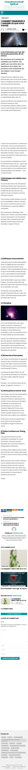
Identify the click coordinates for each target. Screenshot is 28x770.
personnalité (15, 748)
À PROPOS (7, 768)
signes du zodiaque (15, 755)
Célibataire (5, 745)
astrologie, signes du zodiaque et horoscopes (10, 740)
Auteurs (14, 768)
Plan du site (20, 768)
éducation (19, 757)
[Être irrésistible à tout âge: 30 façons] (14, 579)
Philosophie (5, 586)
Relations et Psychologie (17, 586)
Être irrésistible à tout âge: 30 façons (14, 589)
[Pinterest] (3, 511)
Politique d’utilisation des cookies (14, 765)
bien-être (5, 743)
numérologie (6, 748)
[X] (9, 509)
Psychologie (15, 750)
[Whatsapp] (9, 511)
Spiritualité (5, 566)
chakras (13, 743)
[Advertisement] (14, 127)
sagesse (5, 755)
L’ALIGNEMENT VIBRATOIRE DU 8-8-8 (13, 569)
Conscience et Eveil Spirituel (14, 2)
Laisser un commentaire (14, 614)
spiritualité (5, 757)
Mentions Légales (6, 766)
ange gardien (18, 737)
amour (10, 737)
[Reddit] (15, 509)
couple (19, 743)
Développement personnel (18, 745)
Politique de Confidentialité (19, 766)
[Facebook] (3, 509)
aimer (4, 737)
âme (12, 757)
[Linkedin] (20, 509)
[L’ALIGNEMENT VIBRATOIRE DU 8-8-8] (14, 558)
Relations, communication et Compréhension (14, 752)
